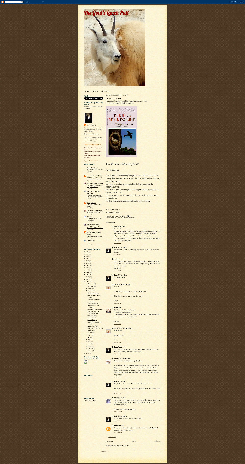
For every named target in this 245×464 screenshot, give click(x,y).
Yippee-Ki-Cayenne (93, 303)
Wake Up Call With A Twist (95, 328)
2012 (87, 270)
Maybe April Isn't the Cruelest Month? (94, 205)
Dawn (116, 307)
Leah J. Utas (91, 125)
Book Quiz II (154, 428)
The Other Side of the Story (95, 183)
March (90, 346)
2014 (87, 265)
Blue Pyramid (115, 212)
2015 (87, 263)
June (89, 339)
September (91, 291)
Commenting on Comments (95, 309)
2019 (87, 254)
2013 (87, 268)
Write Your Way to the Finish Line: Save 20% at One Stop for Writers (94, 196)
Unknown (117, 425)
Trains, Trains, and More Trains (94, 236)
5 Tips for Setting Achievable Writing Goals (94, 219)
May (89, 342)
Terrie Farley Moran (120, 284)
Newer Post (109, 441)
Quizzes (120, 217)
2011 (87, 272)
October (90, 288)
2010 (87, 274)
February (90, 348)
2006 (87, 353)
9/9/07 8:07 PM (117, 354)
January (90, 351)
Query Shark (91, 241)
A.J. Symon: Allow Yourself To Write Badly (94, 170)
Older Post (157, 441)
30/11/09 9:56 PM (118, 432)
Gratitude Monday (92, 315)
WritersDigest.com (92, 168)
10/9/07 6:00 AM (117, 377)
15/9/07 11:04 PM (118, 411)
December (91, 284)
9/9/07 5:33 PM (117, 342)
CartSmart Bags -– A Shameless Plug (93, 312)
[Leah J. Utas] (90, 372)
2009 (87, 277)
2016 (87, 261)
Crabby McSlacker (120, 358)
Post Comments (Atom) (121, 445)
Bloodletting (91, 332)
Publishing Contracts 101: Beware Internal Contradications (95, 227)
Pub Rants (90, 217)
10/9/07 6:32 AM (117, 393)
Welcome (95, 91)
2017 (87, 258)
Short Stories (105, 91)
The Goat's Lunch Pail (106, 12)
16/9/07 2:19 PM (117, 421)
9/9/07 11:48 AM (117, 270)
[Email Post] (128, 216)
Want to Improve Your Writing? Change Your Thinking (95, 186)
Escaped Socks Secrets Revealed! (94, 300)
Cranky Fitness (91, 203)
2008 (87, 279)
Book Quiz (116, 209)
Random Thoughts (92, 320)
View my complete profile (91, 134)
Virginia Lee (118, 398)
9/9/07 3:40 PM (117, 303)
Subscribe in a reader (90, 400)
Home (87, 91)
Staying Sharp (91, 330)
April (89, 344)
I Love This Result (92, 326)
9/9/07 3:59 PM (117, 324)
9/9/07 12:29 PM (117, 280)
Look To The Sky (92, 318)
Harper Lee (113, 217)
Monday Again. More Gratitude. (93, 306)
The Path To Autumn (93, 293)
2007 (87, 281)
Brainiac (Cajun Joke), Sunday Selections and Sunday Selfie (94, 178)
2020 (87, 252)
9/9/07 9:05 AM (117, 243)
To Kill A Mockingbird (128, 217)
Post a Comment (112, 437)
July (89, 337)
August (90, 335)
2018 (87, 256)
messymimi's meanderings (94, 176)
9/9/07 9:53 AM (117, 254)
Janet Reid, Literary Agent (94, 211)
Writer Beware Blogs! (93, 225)
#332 (88, 242)
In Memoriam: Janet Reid (93, 212)
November (91, 286)
